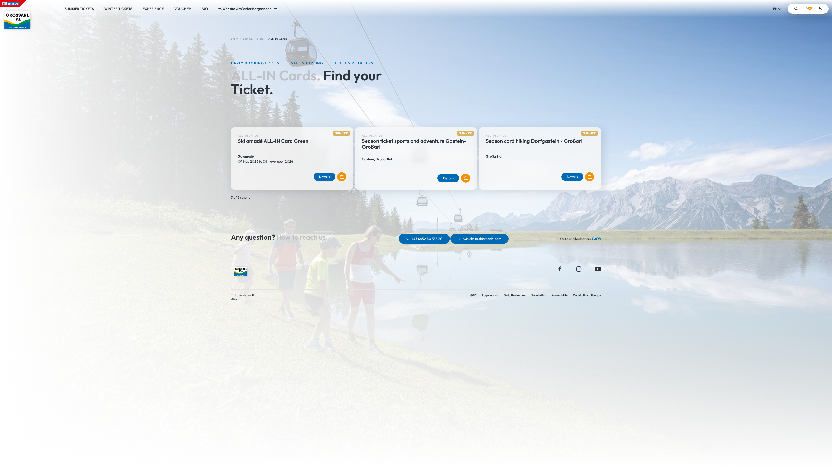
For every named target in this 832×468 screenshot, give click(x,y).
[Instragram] (579, 269)
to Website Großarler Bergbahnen (244, 8)
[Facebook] (560, 269)
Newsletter (538, 295)
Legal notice (490, 295)
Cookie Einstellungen (587, 295)
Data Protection (515, 295)
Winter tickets (118, 8)
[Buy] (341, 176)
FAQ (204, 8)
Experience (153, 8)
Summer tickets (79, 8)
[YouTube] (598, 269)
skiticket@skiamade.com (482, 239)
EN (775, 8)
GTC (473, 295)
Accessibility (559, 295)
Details (324, 177)
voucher (182, 8)
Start (234, 38)
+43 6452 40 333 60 (427, 239)
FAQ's (596, 239)
